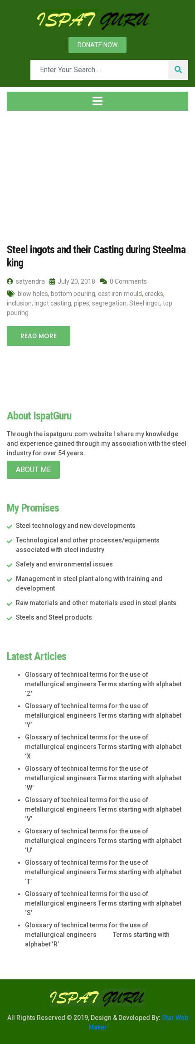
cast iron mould (120, 293)
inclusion (19, 303)
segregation (109, 303)
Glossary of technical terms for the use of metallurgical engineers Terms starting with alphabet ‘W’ (103, 778)
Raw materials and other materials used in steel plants (96, 602)
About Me (33, 469)
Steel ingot (144, 303)
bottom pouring (73, 293)
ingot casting (52, 303)
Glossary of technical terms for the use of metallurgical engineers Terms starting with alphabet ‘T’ (103, 872)
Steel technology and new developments (76, 525)
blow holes (33, 293)
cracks (154, 293)
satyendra (30, 281)
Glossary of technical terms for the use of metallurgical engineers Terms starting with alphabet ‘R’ (97, 934)
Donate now (97, 45)
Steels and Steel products (54, 617)
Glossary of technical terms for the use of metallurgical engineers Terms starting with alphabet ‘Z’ (103, 684)
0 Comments (127, 281)
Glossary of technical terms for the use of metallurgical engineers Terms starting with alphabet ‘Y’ (103, 715)
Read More (38, 335)
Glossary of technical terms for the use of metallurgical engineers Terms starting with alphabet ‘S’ (103, 903)
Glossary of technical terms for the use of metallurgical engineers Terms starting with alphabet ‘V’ (103, 809)
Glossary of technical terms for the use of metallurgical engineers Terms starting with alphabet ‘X (103, 747)
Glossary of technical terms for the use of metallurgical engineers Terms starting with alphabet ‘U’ (103, 840)
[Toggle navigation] (97, 101)
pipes (81, 303)
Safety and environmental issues (64, 564)
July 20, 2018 (75, 281)
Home (24, 172)
